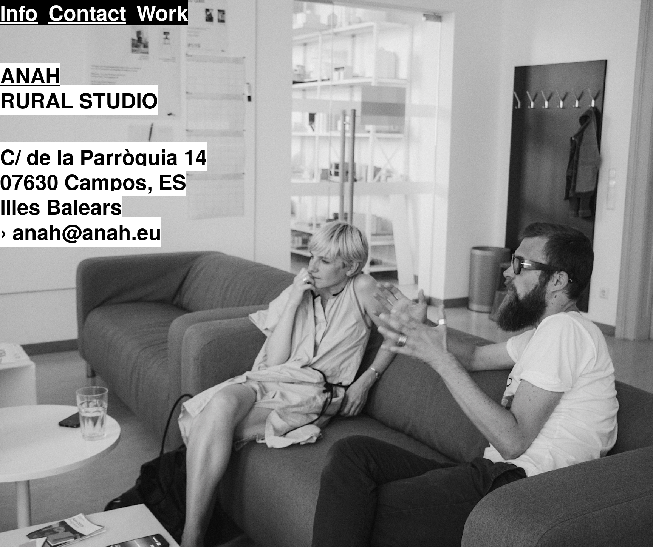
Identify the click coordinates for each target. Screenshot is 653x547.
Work (162, 12)
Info (19, 12)
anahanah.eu (86, 232)
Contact (87, 12)
